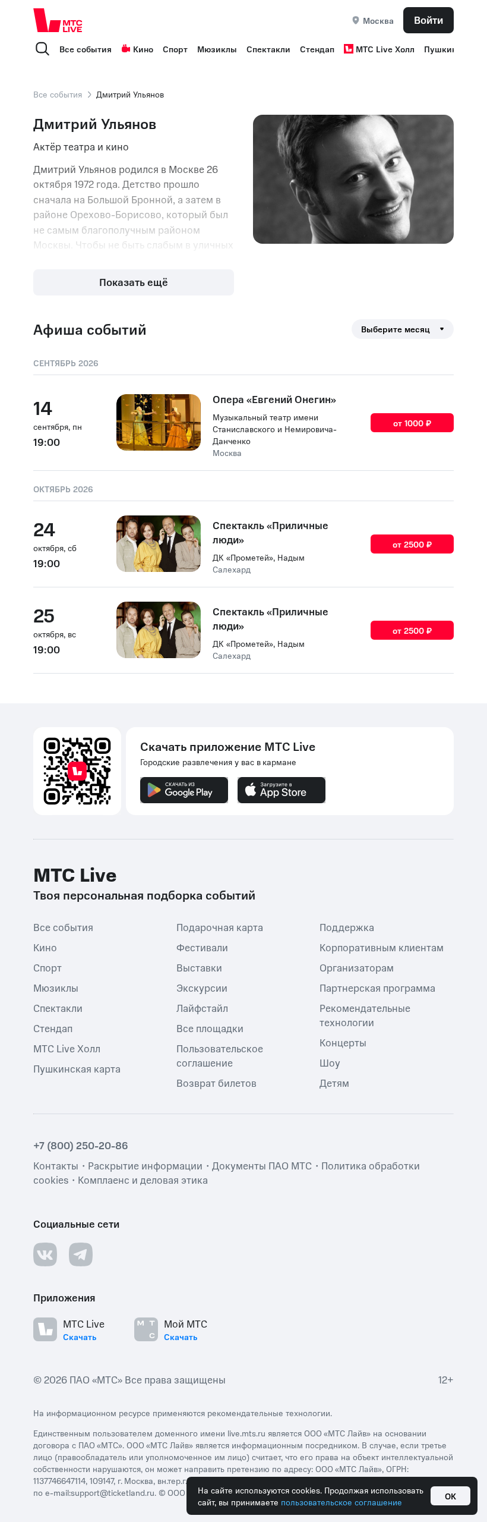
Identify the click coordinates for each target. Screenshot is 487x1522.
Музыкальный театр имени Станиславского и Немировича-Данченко (275, 428)
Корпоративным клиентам (382, 947)
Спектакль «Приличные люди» (270, 532)
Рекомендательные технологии (365, 1015)
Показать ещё (133, 282)
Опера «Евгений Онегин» (274, 399)
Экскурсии (201, 987)
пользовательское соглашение (341, 1502)
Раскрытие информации (145, 1165)
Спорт (175, 49)
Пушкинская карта (77, 1068)
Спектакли (268, 49)
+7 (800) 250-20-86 (80, 1145)
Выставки (199, 967)
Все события (85, 49)
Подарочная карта (219, 927)
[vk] (45, 1254)
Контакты (55, 1165)
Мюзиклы (217, 49)
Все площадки (210, 1028)
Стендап (317, 49)
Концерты (343, 1042)
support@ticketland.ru (112, 1492)
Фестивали (202, 947)
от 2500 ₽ (412, 544)
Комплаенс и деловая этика (143, 1179)
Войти (428, 19)
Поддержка (347, 927)
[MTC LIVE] (58, 20)
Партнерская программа (377, 987)
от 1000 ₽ (412, 423)
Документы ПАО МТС (262, 1165)
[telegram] (81, 1254)
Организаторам (357, 967)
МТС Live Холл (385, 49)
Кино (143, 49)
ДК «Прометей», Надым (259, 557)
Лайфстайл (202, 1008)
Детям (334, 1083)
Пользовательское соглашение (219, 1055)
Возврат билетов (216, 1083)
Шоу (330, 1062)
